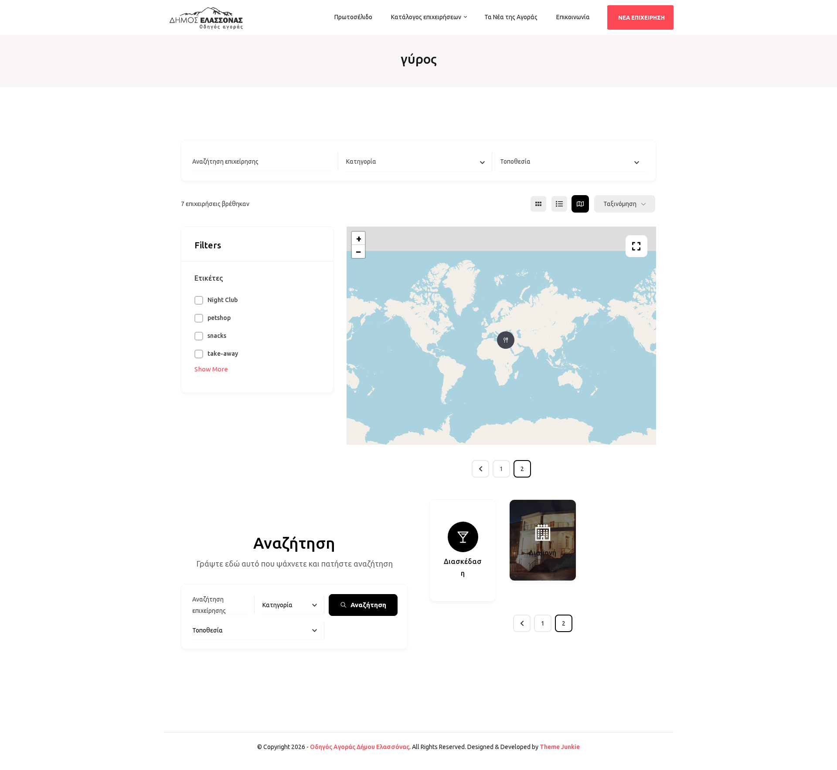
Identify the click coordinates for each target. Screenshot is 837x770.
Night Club (223, 299)
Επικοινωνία (573, 17)
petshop (219, 317)
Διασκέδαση (463, 567)
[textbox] (361, 161)
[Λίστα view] (559, 204)
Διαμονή (542, 553)
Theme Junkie (560, 746)
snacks (217, 335)
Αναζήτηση (368, 604)
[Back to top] (828, 761)
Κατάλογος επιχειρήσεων (426, 17)
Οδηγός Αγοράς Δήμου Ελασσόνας (359, 746)
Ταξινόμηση (619, 203)
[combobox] (419, 161)
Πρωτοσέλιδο (353, 17)
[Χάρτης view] (580, 204)
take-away (223, 353)
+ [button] (358, 238)
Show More (211, 369)
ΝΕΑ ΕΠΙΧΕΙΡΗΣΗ (641, 17)
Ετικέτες (208, 278)
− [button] (358, 251)
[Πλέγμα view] (538, 204)
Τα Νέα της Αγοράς (511, 17)
